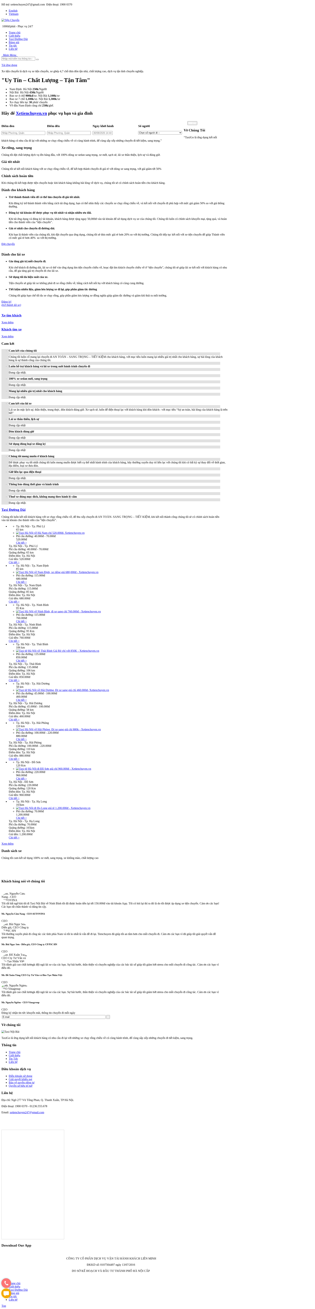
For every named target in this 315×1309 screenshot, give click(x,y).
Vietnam (13, 13)
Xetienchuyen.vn (31, 113)
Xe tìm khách (11, 315)
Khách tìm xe (11, 329)
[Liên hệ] (6, 1286)
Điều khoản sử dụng (20, 1075)
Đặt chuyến (8, 244)
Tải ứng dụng (9, 65)
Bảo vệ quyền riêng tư (21, 1082)
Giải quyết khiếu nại (20, 1079)
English (13, 10)
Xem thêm (7, 322)
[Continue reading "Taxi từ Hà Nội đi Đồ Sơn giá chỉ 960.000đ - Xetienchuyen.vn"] (53, 768)
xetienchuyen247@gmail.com (27, 1112)
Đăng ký (11, 303)
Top (3, 1305)
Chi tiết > (21, 542)
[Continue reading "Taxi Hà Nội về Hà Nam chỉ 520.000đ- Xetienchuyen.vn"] (50, 532)
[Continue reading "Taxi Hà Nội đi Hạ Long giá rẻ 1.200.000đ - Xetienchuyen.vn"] (53, 808)
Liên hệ (13, 1061)
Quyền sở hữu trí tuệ (20, 1085)
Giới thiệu (14, 1055)
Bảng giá (14, 1293)
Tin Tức (13, 1058)
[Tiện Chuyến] (10, 20)
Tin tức (13, 1296)
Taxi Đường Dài (13, 510)
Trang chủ (14, 1052)
